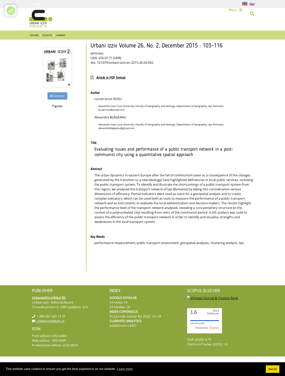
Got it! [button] (273, 369)
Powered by (202, 328)
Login (37, 4)
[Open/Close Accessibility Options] (10, 10)
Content (58, 96)
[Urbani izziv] (35, 14)
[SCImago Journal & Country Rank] (212, 298)
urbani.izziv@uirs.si (50, 321)
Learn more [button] (125, 369)
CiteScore (213, 312)
